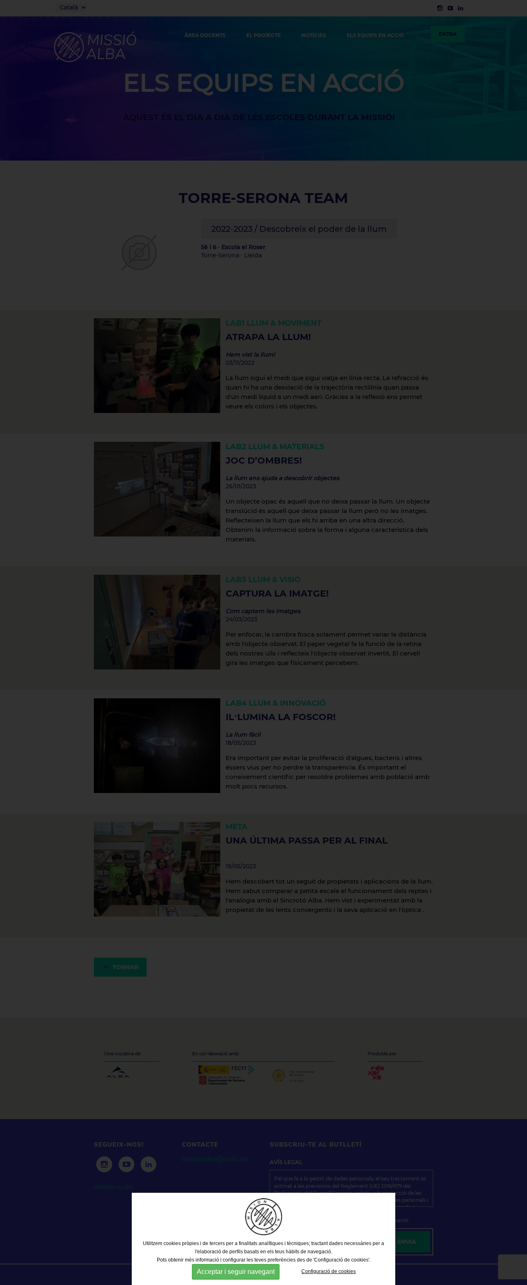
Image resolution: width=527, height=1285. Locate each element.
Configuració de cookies (328, 1271)
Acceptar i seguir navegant (236, 1271)
